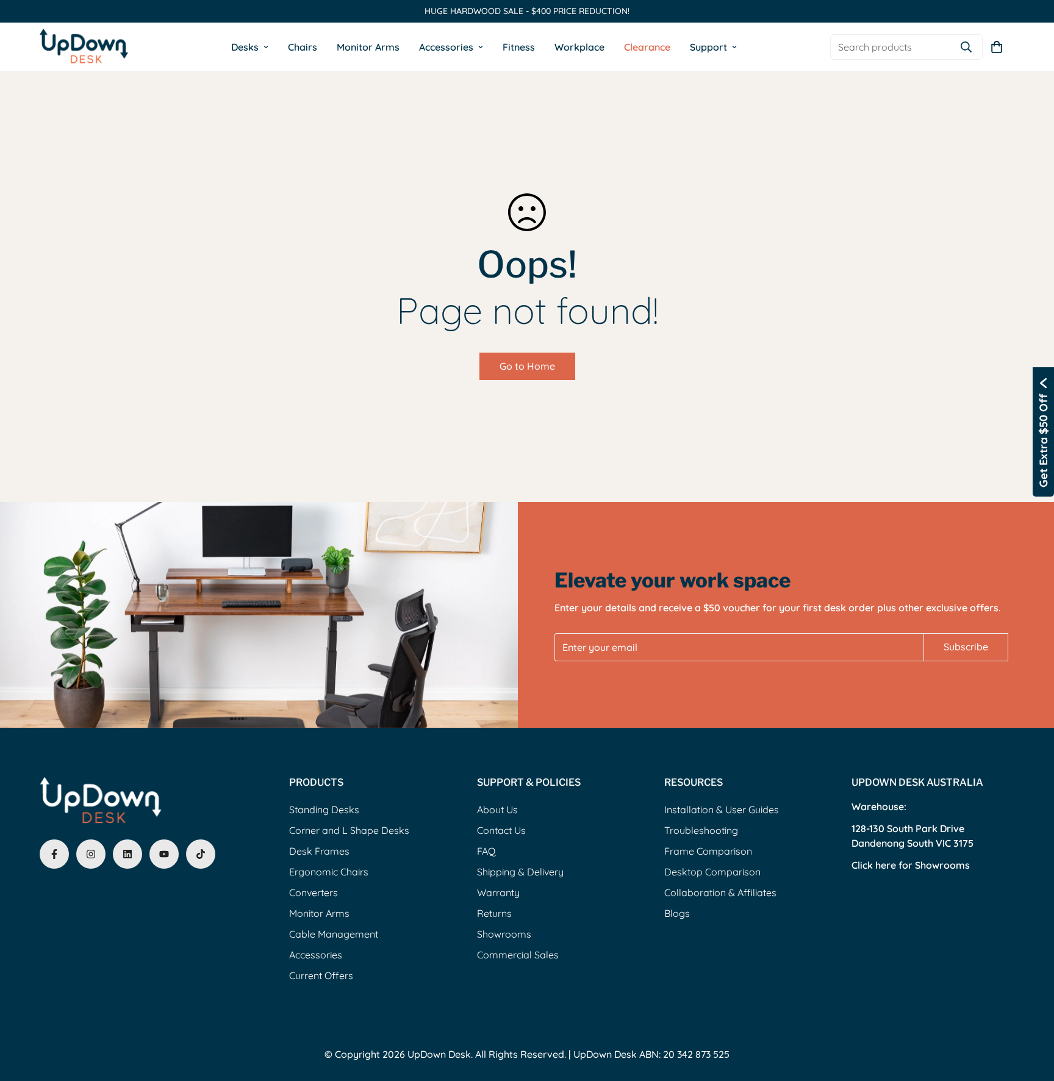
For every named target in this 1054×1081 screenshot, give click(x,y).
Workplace (579, 46)
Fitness (519, 46)
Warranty (498, 892)
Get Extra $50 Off (1043, 440)
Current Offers (321, 975)
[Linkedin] (127, 854)
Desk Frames (319, 851)
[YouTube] (164, 854)
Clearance (647, 46)
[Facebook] (54, 854)
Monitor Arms (368, 46)
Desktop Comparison (712, 872)
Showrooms (504, 934)
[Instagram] (91, 854)
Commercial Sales (518, 955)
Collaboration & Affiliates (720, 892)
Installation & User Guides (721, 809)
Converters (313, 892)
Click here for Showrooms (910, 865)
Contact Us (501, 830)
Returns (494, 913)
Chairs (302, 46)
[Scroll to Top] (1030, 1014)
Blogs (677, 913)
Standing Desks (324, 809)
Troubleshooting (701, 830)
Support (708, 46)
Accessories (446, 46)
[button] (997, 46)
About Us (497, 809)
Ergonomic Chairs (328, 872)
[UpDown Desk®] (84, 47)
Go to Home (527, 366)
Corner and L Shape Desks (349, 830)
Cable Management (333, 934)
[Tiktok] (200, 854)
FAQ (486, 851)
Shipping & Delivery (520, 872)
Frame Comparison (708, 851)
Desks (245, 46)
